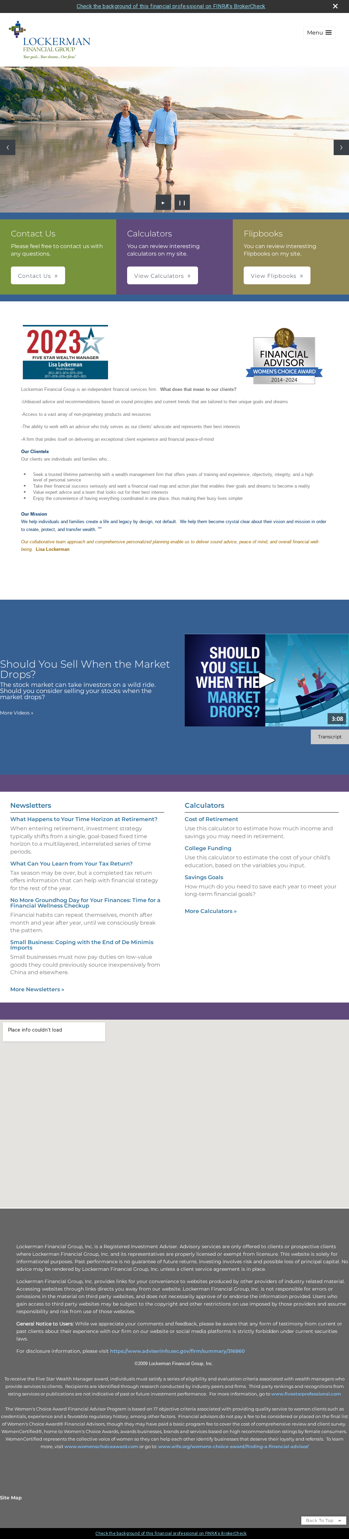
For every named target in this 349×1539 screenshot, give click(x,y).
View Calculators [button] (159, 276)
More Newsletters (37, 989)
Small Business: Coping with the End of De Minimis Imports (81, 945)
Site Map (11, 1498)
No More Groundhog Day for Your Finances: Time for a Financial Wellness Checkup (85, 903)
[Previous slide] (7, 147)
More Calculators (211, 911)
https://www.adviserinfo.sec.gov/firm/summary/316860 (177, 1351)
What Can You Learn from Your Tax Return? (71, 863)
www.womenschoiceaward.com (101, 1446)
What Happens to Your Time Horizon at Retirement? (83, 819)
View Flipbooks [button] (274, 276)
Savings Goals (204, 877)
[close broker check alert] (335, 6)
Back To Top (320, 1520)
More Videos (16, 712)
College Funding (208, 848)
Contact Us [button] (34, 276)
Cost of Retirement (211, 819)
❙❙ (182, 202)
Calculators (204, 805)
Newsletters (30, 805)
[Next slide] (341, 147)
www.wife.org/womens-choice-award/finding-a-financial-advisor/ (233, 1446)
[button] (319, 33)
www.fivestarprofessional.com (306, 1394)
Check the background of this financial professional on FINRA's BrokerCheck (171, 6)
